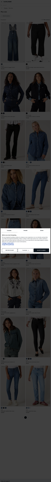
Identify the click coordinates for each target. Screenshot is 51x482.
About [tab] (41, 230)
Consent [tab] (9, 230)
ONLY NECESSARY (9, 250)
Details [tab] (25, 230)
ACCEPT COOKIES (41, 250)
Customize (24, 250)
